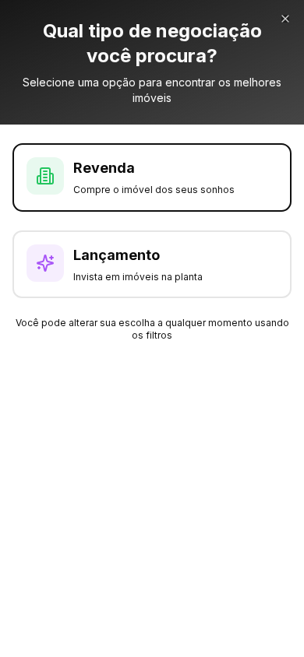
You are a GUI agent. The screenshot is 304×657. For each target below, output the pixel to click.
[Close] (285, 18)
